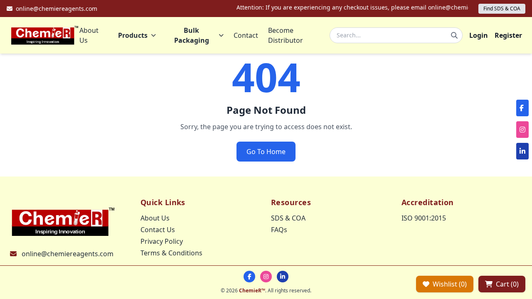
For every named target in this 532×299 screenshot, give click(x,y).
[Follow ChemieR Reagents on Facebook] (249, 276)
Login (478, 35)
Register (508, 35)
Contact (246, 35)
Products (133, 35)
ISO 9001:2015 (423, 218)
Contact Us (157, 229)
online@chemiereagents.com (67, 253)
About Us (89, 35)
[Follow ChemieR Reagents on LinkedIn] (282, 276)
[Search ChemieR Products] (454, 35)
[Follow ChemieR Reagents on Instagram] (266, 276)
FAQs (279, 229)
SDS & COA (288, 218)
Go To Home (266, 151)
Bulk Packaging (191, 35)
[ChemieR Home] (44, 35)
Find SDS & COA (501, 8)
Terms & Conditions (171, 252)
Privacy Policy (161, 241)
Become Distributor (285, 35)
